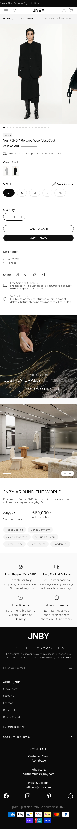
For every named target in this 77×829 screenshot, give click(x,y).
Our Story (8, 695)
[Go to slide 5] (17, 127)
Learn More (36, 288)
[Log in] (64, 10)
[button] (15, 10)
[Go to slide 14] (45, 127)
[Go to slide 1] (4, 127)
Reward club (10, 710)
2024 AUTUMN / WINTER (25, 18)
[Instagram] (17, 275)
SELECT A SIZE (38, 823)
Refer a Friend (11, 717)
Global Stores (10, 688)
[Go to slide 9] (29, 127)
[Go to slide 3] (10, 127)
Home (6, 18)
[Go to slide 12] (39, 127)
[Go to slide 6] (20, 127)
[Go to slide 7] (23, 127)
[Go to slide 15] (48, 127)
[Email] (43, 275)
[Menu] (6, 10)
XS (8, 193)
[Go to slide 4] (13, 127)
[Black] (15, 171)
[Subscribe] (71, 668)
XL (62, 194)
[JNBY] (38, 10)
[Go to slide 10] (32, 127)
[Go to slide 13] (42, 127)
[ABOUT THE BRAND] (38, 356)
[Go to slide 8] (26, 127)
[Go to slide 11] (36, 127)
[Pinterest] (34, 275)
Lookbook (8, 702)
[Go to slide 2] (7, 127)
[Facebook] (25, 275)
